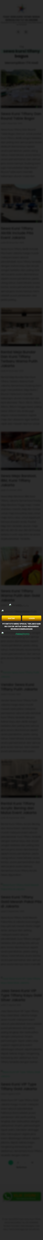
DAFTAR (11, 618)
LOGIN (32, 618)
